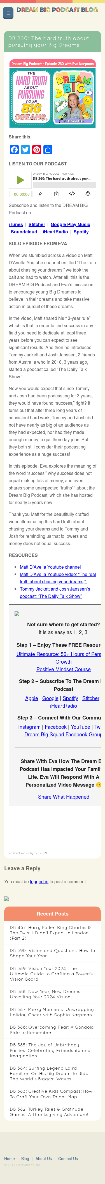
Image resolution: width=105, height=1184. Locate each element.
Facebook (56, 726)
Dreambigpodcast (57, 15)
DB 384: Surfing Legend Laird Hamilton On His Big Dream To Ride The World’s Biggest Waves (49, 1073)
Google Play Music (70, 224)
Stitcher (37, 224)
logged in (39, 881)
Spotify (81, 231)
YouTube (80, 726)
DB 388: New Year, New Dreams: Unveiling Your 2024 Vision (45, 994)
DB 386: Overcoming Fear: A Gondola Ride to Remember (52, 1029)
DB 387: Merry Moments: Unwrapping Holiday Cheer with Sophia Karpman (52, 1012)
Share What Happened (63, 796)
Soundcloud (24, 231)
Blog (25, 1158)
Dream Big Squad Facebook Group (63, 734)
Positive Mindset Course (63, 669)
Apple (31, 698)
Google (50, 698)
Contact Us (68, 1158)
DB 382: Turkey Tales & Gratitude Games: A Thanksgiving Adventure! (49, 1111)
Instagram (29, 726)
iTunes (16, 224)
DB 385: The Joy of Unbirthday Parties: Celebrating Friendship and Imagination (50, 1050)
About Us (44, 1158)
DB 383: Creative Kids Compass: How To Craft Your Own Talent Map (51, 1094)
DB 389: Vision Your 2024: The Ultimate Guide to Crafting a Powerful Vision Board (52, 974)
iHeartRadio (55, 231)
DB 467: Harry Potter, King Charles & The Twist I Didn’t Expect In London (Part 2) (50, 933)
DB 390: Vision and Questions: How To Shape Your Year (52, 953)
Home (9, 1158)
